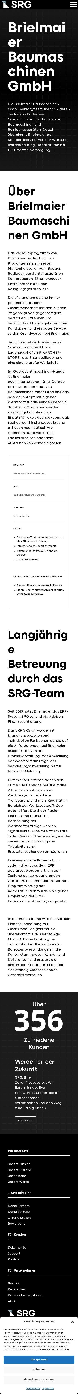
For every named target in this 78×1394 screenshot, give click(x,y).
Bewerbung (17, 1223)
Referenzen (17, 1289)
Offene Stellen (19, 1218)
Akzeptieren (39, 1360)
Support (14, 1253)
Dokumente (17, 1247)
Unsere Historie (19, 1170)
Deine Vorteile (19, 1212)
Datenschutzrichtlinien (26, 1295)
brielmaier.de (21, 516)
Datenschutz (33, 1389)
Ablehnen (39, 1370)
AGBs (12, 1301)
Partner (14, 1283)
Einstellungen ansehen (39, 1380)
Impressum (48, 1389)
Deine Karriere (19, 1206)
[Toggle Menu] (73, 4)
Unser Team (17, 1176)
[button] (72, 1322)
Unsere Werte (18, 1182)
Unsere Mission (19, 1164)
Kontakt (23, 1121)
